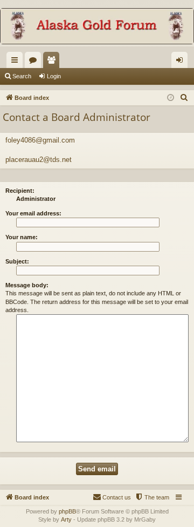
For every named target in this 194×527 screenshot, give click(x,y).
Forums (35, 62)
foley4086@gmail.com (40, 140)
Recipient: (19, 190)
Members (53, 62)
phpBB (67, 511)
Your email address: (33, 213)
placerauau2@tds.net (38, 160)
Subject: (17, 261)
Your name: (21, 237)
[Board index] (97, 27)
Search (21, 76)
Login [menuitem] (182, 62)
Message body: (26, 285)
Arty (66, 519)
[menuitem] (184, 98)
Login (54, 76)
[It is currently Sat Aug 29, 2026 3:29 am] (170, 98)
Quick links (17, 62)
